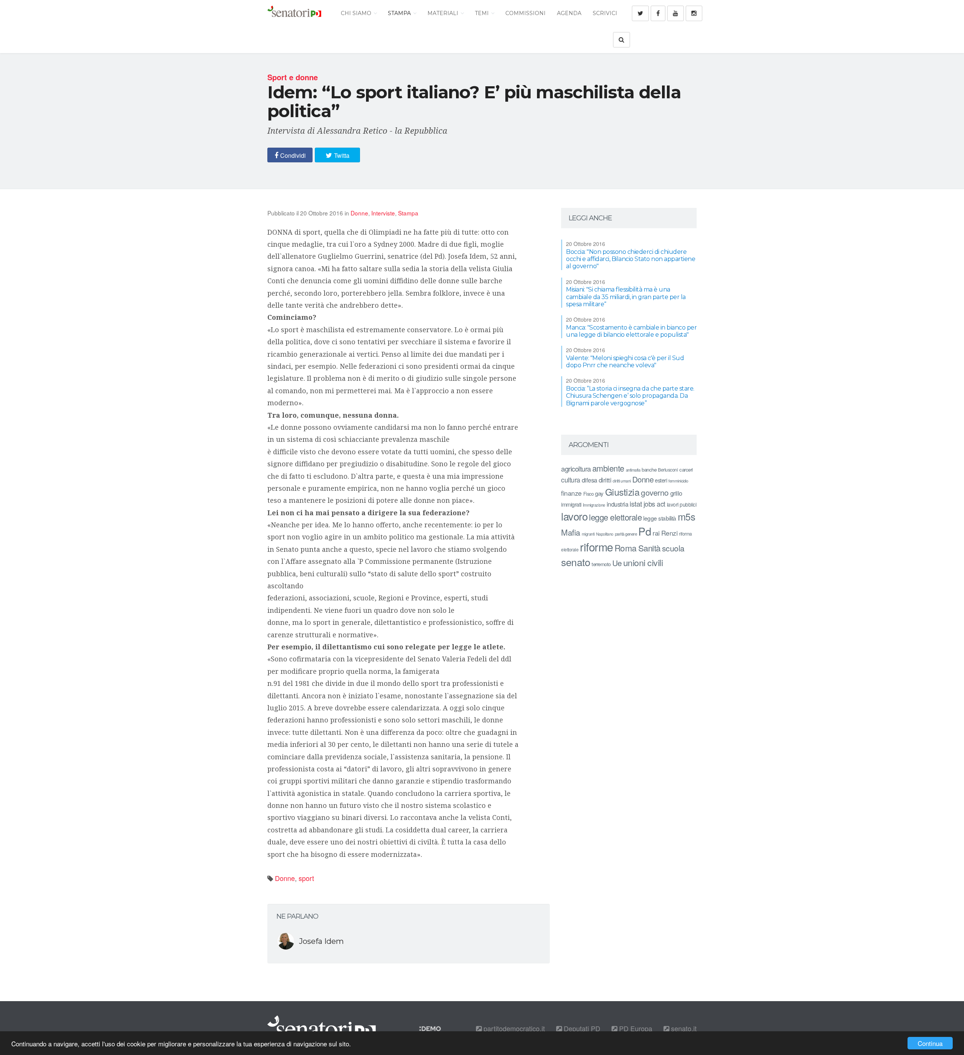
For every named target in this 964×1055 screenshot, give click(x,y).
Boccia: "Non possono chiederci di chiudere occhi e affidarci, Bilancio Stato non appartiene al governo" (630, 259)
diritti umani (622, 481)
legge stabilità (659, 518)
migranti (588, 534)
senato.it (683, 1028)
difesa (589, 479)
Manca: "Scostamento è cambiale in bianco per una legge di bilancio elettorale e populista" (631, 331)
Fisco (588, 493)
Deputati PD (581, 1028)
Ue (617, 562)
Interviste (383, 213)
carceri (686, 469)
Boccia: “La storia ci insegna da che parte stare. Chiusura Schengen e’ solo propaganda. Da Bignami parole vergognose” (630, 395)
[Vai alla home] (294, 13)
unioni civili (643, 562)
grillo (676, 493)
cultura (570, 479)
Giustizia (622, 491)
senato (575, 561)
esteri (661, 480)
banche (649, 469)
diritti (605, 479)
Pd (644, 531)
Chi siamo (357, 13)
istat (636, 503)
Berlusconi (668, 469)
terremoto (601, 564)
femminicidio (678, 481)
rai (656, 532)
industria (617, 503)
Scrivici (605, 13)
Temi (482, 13)
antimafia (633, 470)
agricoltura (576, 468)
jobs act (654, 503)
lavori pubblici (682, 504)
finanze (571, 493)
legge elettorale (615, 517)
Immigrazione (594, 505)
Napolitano (604, 534)
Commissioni (525, 13)
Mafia (570, 532)
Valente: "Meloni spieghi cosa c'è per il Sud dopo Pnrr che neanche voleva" (625, 361)
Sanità (649, 548)
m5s (687, 516)
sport (306, 878)
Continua (930, 1043)
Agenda (569, 13)
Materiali (443, 13)
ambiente (608, 468)
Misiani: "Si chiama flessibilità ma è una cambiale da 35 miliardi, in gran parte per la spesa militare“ (626, 296)
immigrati (571, 504)
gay (599, 493)
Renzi (669, 532)
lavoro (574, 516)
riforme (596, 546)
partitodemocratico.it (513, 1028)
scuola (673, 548)
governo (655, 492)
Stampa (400, 13)
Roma (626, 548)
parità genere (626, 534)
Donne (359, 213)
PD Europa (634, 1028)
